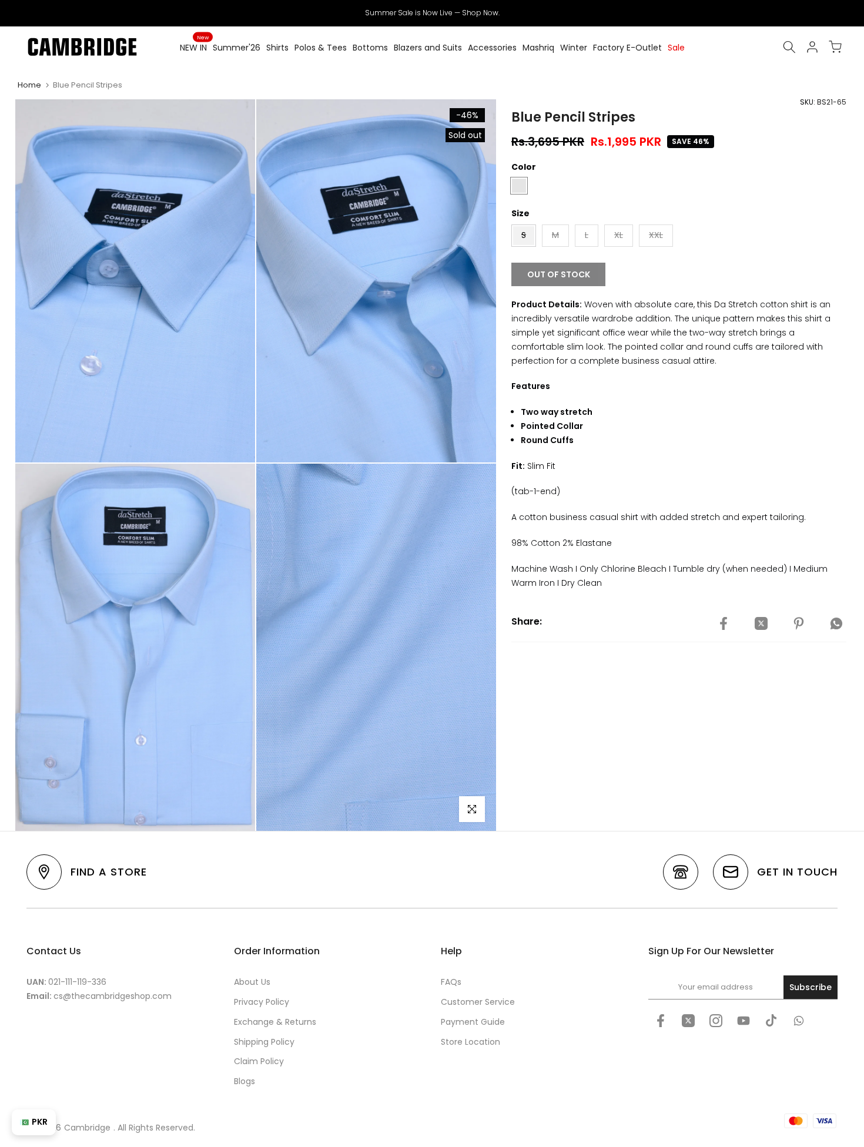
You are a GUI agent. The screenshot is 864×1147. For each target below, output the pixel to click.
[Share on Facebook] (724, 623)
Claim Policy (259, 1061)
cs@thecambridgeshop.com (112, 996)
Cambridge (87, 1127)
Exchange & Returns (275, 1022)
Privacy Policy (261, 1002)
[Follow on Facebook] (660, 1020)
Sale (676, 47)
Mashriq (538, 47)
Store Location (470, 1042)
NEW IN (194, 47)
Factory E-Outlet (627, 47)
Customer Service (478, 1002)
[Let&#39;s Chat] (798, 1020)
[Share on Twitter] (761, 623)
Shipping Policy (264, 1042)
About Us (252, 982)
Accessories (492, 47)
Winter (573, 47)
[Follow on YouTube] (743, 1020)
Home (29, 85)
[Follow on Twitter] (688, 1020)
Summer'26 (236, 47)
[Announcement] (432, 13)
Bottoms (370, 47)
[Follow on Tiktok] (771, 1020)
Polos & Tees (320, 47)
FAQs (451, 982)
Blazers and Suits (428, 47)
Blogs (244, 1081)
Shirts (277, 47)
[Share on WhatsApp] (836, 623)
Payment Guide (473, 1022)
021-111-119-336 (77, 982)
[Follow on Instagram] (716, 1020)
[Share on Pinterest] (799, 623)
